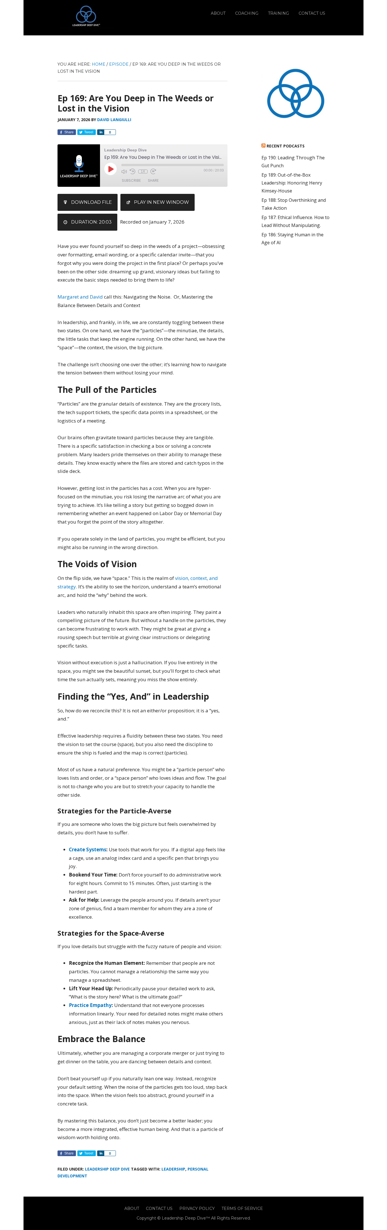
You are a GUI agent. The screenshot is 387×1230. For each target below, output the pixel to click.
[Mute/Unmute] (124, 171)
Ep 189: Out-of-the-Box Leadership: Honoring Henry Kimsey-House (291, 183)
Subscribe (131, 180)
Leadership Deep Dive (107, 1169)
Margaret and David (80, 296)
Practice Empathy (90, 1005)
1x (143, 171)
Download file (91, 202)
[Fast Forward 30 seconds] (153, 171)
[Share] (100, 132)
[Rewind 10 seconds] (132, 171)
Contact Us (159, 1208)
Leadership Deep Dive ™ (86, 17)
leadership (173, 1169)
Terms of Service (242, 1208)
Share (153, 180)
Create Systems (87, 849)
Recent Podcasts (286, 146)
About (131, 1208)
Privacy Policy (197, 1208)
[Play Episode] (110, 169)
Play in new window (161, 202)
